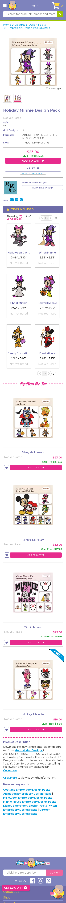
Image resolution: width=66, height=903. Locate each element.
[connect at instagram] (40, 882)
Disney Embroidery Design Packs (25, 805)
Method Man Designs (29, 750)
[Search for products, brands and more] (60, 14)
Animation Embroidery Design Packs (27, 793)
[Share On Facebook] (16, 200)
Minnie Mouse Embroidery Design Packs (30, 801)
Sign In (34, 5)
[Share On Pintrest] (21, 200)
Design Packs (37, 24)
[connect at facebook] (32, 882)
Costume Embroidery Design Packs (27, 789)
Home (7, 24)
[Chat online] (57, 892)
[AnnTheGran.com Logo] (12, 5)
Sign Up (55, 872)
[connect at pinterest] (48, 882)
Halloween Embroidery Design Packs (28, 797)
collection (10, 770)
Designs (20, 24)
